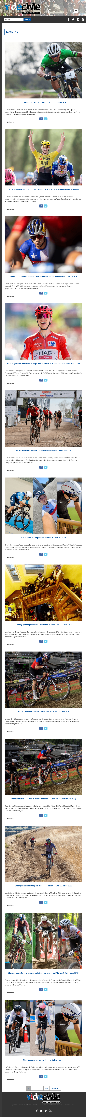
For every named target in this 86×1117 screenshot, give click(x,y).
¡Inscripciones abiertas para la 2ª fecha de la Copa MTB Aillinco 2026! (43, 886)
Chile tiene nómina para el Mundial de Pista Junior (43, 1060)
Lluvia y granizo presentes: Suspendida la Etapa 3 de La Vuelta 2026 (44, 625)
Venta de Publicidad (31, 1105)
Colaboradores (69, 1105)
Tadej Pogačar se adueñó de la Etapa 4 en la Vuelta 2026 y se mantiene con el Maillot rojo (43, 364)
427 (46, 1088)
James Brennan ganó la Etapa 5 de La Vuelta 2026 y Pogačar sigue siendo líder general (44, 189)
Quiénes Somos (17, 1105)
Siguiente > (55, 1088)
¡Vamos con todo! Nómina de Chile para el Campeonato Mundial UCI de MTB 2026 (43, 277)
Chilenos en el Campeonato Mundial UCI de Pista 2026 (43, 538)
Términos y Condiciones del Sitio (51, 1105)
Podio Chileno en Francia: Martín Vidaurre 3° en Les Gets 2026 (43, 712)
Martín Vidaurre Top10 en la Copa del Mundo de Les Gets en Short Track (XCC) (43, 799)
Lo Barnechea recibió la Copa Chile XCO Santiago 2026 (43, 102)
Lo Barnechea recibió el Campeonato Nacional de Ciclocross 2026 (43, 451)
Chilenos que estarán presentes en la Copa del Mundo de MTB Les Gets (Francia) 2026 (43, 973)
